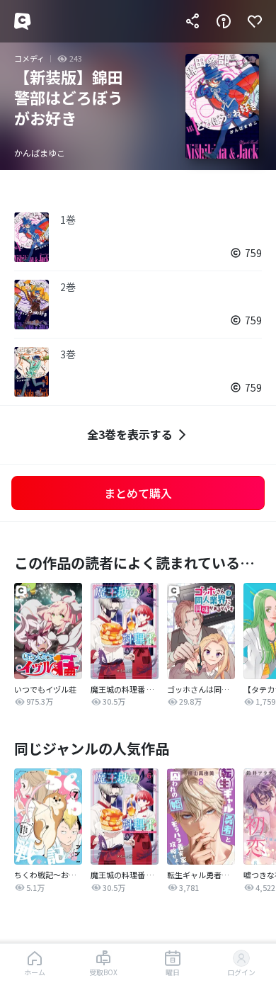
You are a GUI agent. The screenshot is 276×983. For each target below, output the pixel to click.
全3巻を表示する (130, 434)
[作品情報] (223, 21)
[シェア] (192, 21)
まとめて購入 (138, 492)
